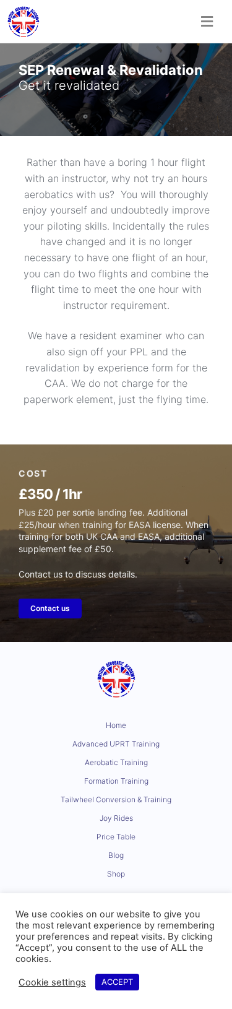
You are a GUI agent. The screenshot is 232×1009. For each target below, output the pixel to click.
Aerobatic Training (116, 762)
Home (116, 725)
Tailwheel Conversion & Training (116, 799)
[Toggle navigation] (207, 22)
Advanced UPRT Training (116, 743)
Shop (116, 873)
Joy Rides (116, 818)
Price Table (116, 836)
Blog (116, 855)
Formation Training (116, 781)
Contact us (50, 608)
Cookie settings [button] (52, 982)
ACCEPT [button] (117, 982)
